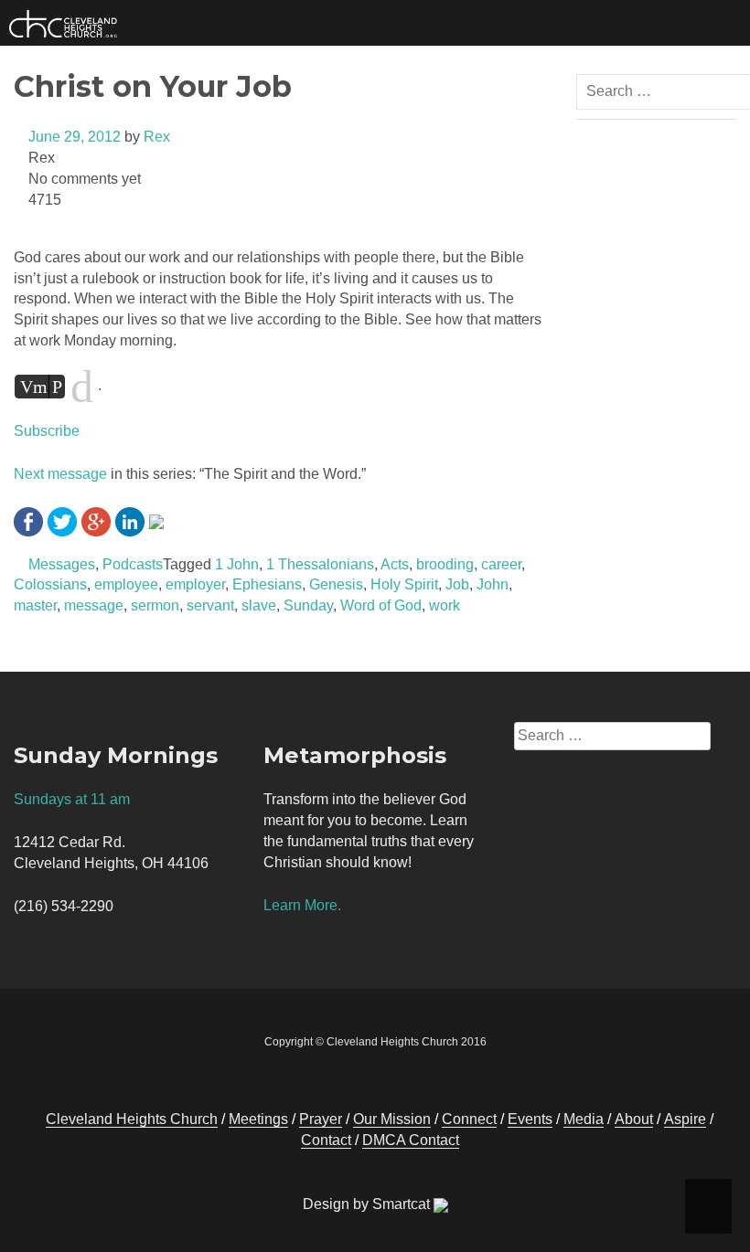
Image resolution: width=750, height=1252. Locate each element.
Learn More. (302, 905)
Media (583, 1119)
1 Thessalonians (320, 564)
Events (530, 1119)
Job (457, 584)
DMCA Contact (410, 1140)
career (501, 564)
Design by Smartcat (368, 1204)
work (444, 605)
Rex (157, 136)
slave (258, 605)
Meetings (258, 1119)
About (634, 1119)
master (35, 605)
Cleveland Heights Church (132, 1119)
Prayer (320, 1119)
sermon (155, 605)
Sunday (308, 605)
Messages (61, 564)
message (93, 605)
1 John (237, 564)
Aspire (685, 1119)
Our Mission (392, 1119)
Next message (60, 474)
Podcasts (132, 564)
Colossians (50, 584)
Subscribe (47, 431)
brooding (445, 564)
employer (195, 584)
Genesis (336, 584)
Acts (394, 564)
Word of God (381, 605)
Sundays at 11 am (72, 799)
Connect (469, 1119)
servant (210, 605)
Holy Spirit (404, 584)
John (493, 584)
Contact (326, 1140)
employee (126, 584)
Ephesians (267, 584)
